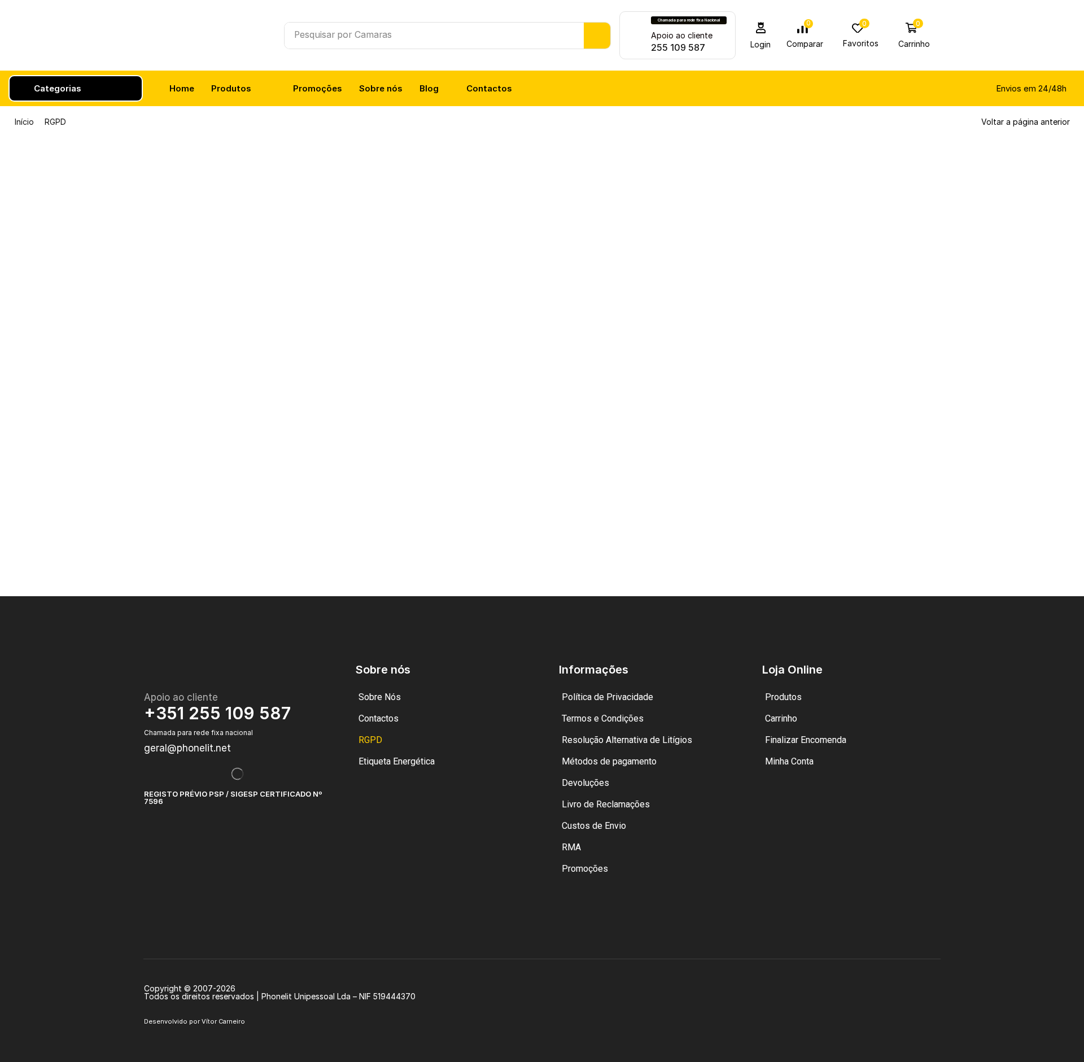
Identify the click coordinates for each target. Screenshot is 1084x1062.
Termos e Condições (603, 718)
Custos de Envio (594, 825)
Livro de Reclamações (606, 804)
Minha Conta (789, 761)
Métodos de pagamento (609, 761)
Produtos (783, 697)
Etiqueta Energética (397, 761)
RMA (571, 847)
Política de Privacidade (607, 697)
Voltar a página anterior (1025, 121)
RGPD (370, 740)
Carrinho (781, 718)
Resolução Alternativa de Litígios (627, 740)
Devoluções (585, 782)
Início (24, 121)
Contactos (379, 718)
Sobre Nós (380, 697)
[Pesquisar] (597, 36)
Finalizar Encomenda (805, 740)
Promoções (585, 868)
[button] (760, 35)
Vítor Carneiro (223, 1021)
